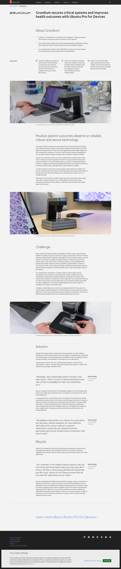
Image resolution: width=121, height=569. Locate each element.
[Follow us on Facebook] (88, 537)
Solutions (47, 2)
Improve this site (15, 541)
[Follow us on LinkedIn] (92, 537)
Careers (65, 2)
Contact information (16, 537)
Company (74, 2)
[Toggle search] (110, 2)
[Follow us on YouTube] (105, 537)
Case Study (13, 6)
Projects (12, 543)
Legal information (15, 539)
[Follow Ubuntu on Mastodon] (84, 537)
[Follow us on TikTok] (101, 537)
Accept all (107, 560)
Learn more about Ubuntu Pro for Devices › (66, 517)
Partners (56, 2)
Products (38, 2)
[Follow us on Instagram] (97, 537)
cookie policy (30, 564)
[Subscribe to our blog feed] (110, 537)
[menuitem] (39, 2)
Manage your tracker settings (18, 545)
